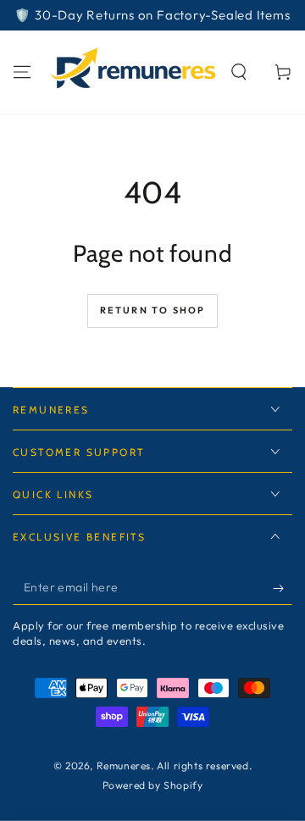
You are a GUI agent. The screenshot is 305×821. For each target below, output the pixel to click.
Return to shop (153, 310)
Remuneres (124, 765)
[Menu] (22, 72)
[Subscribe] (282, 588)
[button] (239, 72)
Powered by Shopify (153, 785)
